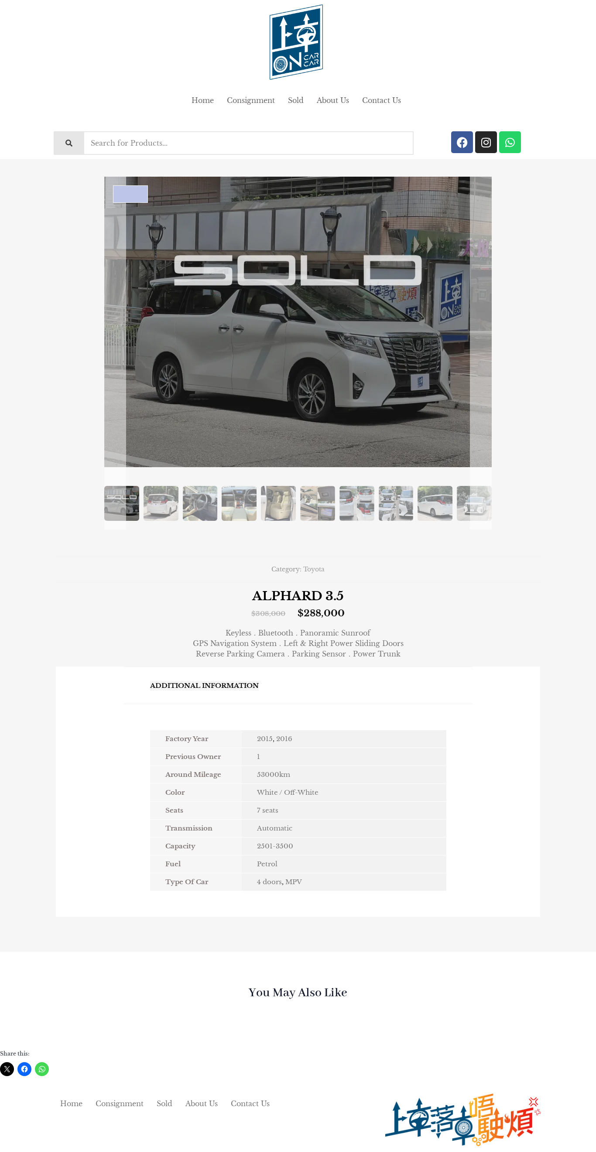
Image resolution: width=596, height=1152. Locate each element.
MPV (293, 882)
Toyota (314, 569)
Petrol (267, 864)
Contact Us (381, 100)
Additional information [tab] (204, 685)
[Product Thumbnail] (130, 194)
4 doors (269, 882)
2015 (265, 739)
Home (203, 100)
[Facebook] (462, 142)
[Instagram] (486, 142)
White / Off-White (288, 792)
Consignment (251, 100)
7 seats (267, 810)
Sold (296, 100)
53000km (273, 774)
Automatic (274, 828)
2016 (284, 739)
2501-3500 (275, 846)
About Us (333, 100)
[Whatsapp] (510, 142)
